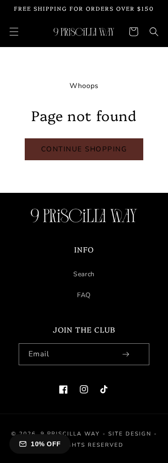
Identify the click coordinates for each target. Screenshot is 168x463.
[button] (14, 31)
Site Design (130, 433)
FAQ (84, 295)
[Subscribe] (125, 354)
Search (84, 274)
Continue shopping (84, 149)
